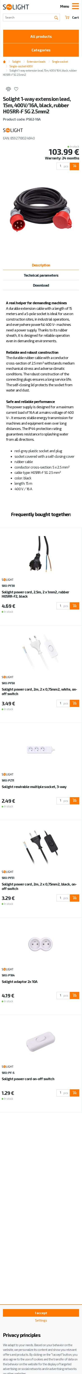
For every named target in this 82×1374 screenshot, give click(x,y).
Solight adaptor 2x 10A (20, 981)
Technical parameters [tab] (41, 275)
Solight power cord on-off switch (28, 1079)
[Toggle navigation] (75, 6)
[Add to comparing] (8, 89)
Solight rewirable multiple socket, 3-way (34, 786)
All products (41, 36)
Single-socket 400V (21, 66)
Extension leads (36, 61)
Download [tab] (41, 285)
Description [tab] (41, 265)
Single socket (60, 61)
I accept (41, 1313)
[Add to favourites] (16, 89)
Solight (16, 61)
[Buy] (74, 166)
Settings (41, 1320)
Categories (41, 50)
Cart (75, 17)
